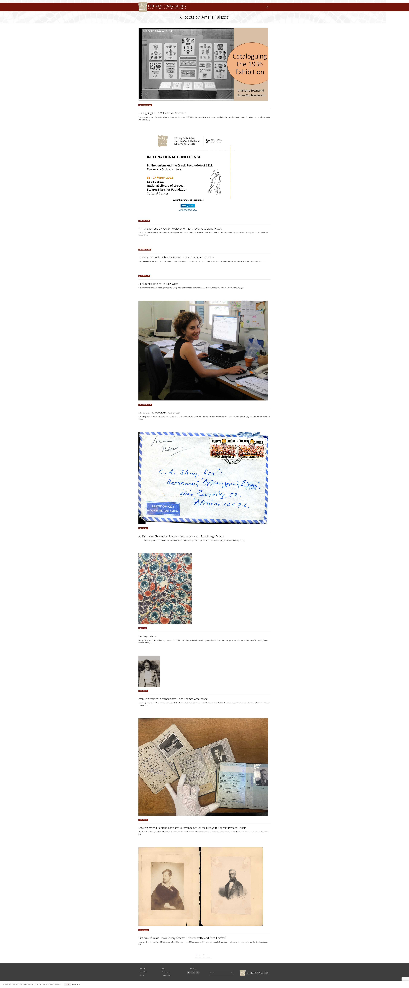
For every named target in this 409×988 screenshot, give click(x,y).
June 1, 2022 (143, 628)
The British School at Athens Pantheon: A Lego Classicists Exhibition (176, 257)
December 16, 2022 (145, 404)
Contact (142, 975)
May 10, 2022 (143, 820)
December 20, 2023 (145, 105)
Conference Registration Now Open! (158, 283)
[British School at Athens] (161, 9)
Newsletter (143, 972)
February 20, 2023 (145, 249)
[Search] (267, 7)
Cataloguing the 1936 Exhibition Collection (162, 113)
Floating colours (147, 636)
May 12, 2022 (143, 691)
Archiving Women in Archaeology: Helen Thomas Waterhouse (172, 699)
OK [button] (68, 984)
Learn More (76, 984)
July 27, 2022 (143, 528)
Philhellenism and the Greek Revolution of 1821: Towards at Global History (180, 228)
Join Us (164, 969)
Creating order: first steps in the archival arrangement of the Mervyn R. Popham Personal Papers (192, 828)
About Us (142, 969)
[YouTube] (198, 972)
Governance (166, 972)
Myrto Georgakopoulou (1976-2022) (159, 412)
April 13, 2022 (144, 930)
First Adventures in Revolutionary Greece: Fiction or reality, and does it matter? (182, 938)
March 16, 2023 (144, 220)
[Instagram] (193, 972)
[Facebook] (189, 972)
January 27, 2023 (144, 276)
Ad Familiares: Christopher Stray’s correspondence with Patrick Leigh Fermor (181, 536)
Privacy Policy (166, 975)
